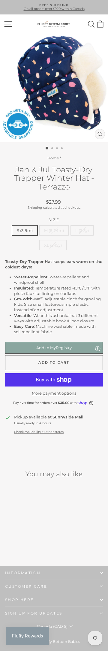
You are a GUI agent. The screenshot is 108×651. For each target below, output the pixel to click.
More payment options (54, 393)
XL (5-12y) (53, 245)
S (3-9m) (25, 230)
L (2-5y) (82, 230)
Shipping (35, 207)
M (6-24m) (54, 230)
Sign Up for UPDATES (33, 613)
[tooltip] (97, 348)
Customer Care (26, 586)
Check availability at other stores (39, 432)
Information (22, 573)
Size (54, 220)
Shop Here (19, 599)
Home (53, 158)
